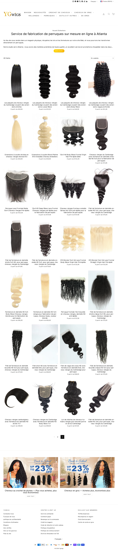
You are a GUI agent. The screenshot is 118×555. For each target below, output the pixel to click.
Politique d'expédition (48, 528)
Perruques (49, 16)
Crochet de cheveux (60, 12)
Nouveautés (40, 12)
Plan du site (7, 533)
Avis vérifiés (7, 528)
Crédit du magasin (47, 522)
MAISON (27, 12)
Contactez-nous (8, 514)
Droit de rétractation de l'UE (50, 533)
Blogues (6, 525)
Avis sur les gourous (10, 531)
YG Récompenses (83, 514)
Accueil (55, 30)
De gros (85, 16)
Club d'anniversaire (84, 519)
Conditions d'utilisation (10, 522)
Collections (61, 30)
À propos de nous (9, 516)
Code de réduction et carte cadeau (52, 525)
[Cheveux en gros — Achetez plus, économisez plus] (87, 472)
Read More (59, 51)
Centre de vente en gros (86, 522)
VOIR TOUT (31, 496)
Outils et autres (68, 16)
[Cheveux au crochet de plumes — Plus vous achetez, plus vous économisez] (30, 472)
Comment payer (46, 516)
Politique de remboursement (50, 531)
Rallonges (34, 16)
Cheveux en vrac (83, 12)
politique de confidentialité (12, 519)
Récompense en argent (85, 516)
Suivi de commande (47, 514)
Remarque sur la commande (50, 519)
